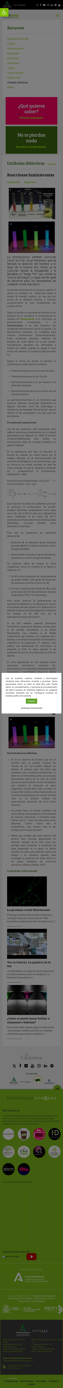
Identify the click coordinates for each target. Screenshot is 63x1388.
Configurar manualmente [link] (31, 708)
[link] (4, 12)
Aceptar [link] (31, 701)
